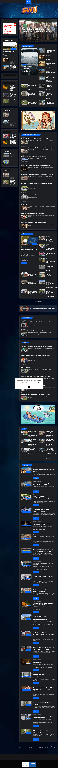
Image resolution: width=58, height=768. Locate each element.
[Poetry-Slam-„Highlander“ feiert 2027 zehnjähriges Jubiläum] (24, 169)
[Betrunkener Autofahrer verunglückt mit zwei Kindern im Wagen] (29, 61)
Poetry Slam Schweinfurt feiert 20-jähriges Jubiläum (34, 222)
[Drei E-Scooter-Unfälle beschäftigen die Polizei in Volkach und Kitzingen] (42, 86)
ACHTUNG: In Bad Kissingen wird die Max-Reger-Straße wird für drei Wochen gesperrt (43, 634)
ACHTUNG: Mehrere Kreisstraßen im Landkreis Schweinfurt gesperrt (13, 88)
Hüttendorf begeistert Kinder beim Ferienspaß (32, 213)
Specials (42, 746)
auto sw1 (24, 73)
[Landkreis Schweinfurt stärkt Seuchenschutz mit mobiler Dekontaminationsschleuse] (42, 282)
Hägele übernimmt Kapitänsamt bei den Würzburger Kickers (35, 394)
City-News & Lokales (27, 233)
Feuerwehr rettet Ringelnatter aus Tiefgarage (31, 94)
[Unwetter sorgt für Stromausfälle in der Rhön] (42, 260)
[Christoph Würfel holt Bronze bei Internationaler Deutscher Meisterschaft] (24, 360)
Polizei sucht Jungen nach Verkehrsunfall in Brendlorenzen (32, 103)
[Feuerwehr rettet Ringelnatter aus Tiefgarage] (24, 93)
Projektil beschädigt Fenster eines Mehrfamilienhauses (50, 51)
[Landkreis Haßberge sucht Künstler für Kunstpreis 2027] (24, 142)
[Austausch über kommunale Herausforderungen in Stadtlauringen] (42, 433)
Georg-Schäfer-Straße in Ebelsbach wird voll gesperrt (13, 136)
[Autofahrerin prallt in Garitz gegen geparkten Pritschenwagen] (42, 78)
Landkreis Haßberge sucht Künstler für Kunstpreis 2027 (34, 138)
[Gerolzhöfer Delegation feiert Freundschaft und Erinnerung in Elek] (42, 246)
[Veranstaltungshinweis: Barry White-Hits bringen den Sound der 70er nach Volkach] (24, 208)
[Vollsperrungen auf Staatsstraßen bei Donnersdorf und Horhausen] (6, 142)
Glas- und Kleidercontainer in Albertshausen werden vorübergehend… (50, 294)
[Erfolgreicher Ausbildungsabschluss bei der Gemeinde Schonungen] (24, 325)
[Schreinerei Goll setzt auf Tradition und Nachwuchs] (24, 334)
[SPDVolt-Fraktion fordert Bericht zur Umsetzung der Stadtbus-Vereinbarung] (42, 441)
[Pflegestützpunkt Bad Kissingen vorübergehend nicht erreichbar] (24, 197)
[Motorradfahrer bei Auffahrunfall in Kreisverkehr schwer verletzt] (24, 86)
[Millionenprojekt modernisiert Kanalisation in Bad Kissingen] (42, 267)
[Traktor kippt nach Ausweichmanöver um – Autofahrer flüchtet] (42, 57)
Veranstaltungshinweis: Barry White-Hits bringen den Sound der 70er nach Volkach (44, 689)
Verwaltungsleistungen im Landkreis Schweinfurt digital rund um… (29, 249)
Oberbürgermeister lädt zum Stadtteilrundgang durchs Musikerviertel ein (32, 442)
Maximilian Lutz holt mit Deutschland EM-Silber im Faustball (35, 376)
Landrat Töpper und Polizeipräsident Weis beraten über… (33, 292)
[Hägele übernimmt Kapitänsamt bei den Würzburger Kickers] (24, 398)
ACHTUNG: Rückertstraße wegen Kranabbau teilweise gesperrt (36, 32)
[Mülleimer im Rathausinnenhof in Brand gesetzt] (42, 71)
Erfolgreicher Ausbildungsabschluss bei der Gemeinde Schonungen (37, 321)
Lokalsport (25, 342)
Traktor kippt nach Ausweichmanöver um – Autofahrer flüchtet (13, 60)
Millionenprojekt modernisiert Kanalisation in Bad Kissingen (13, 155)
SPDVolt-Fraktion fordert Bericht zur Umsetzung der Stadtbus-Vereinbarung (50, 442)
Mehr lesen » (24, 262)
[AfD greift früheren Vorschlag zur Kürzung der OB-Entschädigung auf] (24, 450)
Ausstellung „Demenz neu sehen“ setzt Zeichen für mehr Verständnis (38, 147)
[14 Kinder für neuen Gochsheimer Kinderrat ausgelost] (42, 254)
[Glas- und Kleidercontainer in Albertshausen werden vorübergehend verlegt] (42, 291)
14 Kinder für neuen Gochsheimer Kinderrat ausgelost (50, 255)
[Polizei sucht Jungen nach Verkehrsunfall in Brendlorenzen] (24, 102)
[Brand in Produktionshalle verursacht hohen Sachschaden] (6, 95)
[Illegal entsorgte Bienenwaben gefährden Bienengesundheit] (42, 238)
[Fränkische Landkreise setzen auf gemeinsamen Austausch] (24, 282)
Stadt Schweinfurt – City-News (46, 746)
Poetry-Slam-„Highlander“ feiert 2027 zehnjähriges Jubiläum (36, 165)
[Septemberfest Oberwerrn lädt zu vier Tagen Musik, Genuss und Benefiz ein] (24, 188)
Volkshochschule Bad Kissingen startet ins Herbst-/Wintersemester (37, 174)
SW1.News (28, 1)
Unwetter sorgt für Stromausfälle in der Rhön (50, 261)
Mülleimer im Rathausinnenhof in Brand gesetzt (50, 72)
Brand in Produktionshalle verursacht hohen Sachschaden (13, 95)
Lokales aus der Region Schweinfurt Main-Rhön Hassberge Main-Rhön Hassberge (34, 746)
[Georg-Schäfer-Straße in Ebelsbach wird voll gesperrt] (6, 136)
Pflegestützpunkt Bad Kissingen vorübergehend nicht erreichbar (37, 194)
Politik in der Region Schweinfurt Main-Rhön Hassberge (47, 747)
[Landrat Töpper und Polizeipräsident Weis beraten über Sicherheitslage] (24, 291)
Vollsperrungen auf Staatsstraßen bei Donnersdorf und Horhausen (13, 142)
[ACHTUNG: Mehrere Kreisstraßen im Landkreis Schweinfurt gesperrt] (6, 87)
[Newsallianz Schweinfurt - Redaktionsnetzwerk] (29, 10)
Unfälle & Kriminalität (27, 46)
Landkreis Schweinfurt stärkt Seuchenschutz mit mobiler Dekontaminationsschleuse (52, 285)
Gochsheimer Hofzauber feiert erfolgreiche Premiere (34, 156)
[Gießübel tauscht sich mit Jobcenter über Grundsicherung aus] (24, 433)
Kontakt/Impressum (29, 756)
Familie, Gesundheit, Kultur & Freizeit (31, 134)
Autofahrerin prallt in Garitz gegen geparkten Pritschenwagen (13, 161)
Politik (24, 428)
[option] (38, 30)
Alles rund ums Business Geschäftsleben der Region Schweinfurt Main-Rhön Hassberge (34, 747)
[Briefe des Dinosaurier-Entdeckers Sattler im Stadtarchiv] (42, 274)
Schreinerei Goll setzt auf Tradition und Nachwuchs (33, 330)
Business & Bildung (27, 317)
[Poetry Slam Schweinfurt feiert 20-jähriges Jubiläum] (24, 226)
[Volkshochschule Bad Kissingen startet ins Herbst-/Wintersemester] (24, 178)
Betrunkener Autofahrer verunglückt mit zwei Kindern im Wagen (13, 122)
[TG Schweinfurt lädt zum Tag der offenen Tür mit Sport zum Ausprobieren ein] (24, 371)
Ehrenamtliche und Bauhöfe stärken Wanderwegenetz (32, 275)
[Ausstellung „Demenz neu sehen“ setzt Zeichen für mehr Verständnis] (24, 151)
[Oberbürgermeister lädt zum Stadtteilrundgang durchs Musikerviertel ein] (24, 441)
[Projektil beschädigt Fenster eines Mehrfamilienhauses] (42, 50)
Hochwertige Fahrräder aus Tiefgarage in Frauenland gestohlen (49, 96)
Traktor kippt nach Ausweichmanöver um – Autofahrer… (50, 58)
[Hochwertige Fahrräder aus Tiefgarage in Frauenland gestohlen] (42, 93)
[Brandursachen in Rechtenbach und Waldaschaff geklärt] (42, 102)
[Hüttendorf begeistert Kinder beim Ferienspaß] (24, 217)
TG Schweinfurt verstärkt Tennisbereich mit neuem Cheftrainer (36, 346)
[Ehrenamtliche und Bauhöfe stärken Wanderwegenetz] (24, 274)
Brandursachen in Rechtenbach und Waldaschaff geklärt (50, 103)
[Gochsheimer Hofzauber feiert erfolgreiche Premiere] (24, 160)
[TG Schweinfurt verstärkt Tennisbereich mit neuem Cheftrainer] (24, 350)
